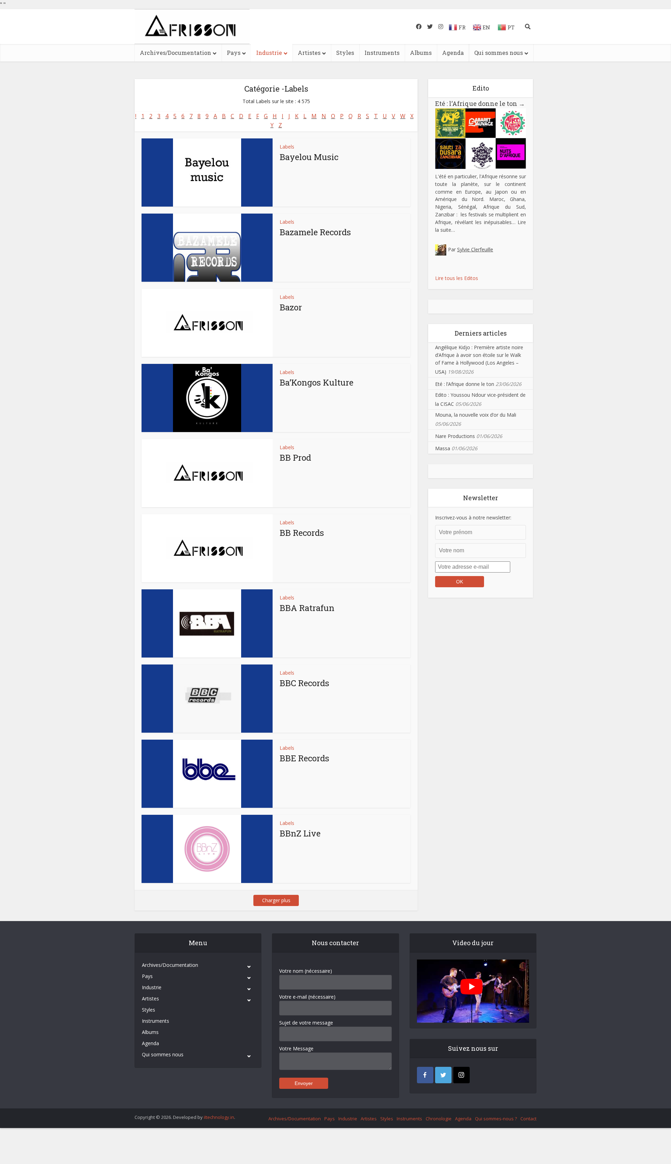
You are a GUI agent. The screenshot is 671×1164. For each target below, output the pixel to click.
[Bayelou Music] (207, 172)
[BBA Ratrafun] (207, 623)
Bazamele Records (315, 232)
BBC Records (304, 683)
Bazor (291, 307)
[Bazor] (207, 323)
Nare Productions (455, 436)
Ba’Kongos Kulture (316, 382)
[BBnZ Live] (207, 849)
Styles (345, 52)
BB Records (302, 532)
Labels (287, 146)
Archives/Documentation (175, 52)
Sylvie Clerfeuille (475, 249)
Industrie (269, 52)
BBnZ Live (300, 833)
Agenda (453, 52)
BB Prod (295, 457)
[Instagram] (461, 1075)
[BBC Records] (207, 698)
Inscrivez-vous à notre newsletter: (473, 517)
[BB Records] (207, 548)
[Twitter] (443, 1075)
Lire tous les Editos (456, 278)
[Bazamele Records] (207, 248)
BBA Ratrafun (307, 607)
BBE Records (304, 758)
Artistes (309, 52)
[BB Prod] (207, 473)
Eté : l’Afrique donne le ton (480, 103)
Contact (528, 1118)
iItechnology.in (219, 1117)
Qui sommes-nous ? (496, 1118)
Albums (421, 52)
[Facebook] (425, 1075)
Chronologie (439, 1118)
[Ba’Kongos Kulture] (207, 398)
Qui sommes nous (498, 52)
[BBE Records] (207, 774)
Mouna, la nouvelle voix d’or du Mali (475, 414)
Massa (442, 448)
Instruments (382, 52)
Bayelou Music (309, 157)
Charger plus (276, 900)
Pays (233, 52)
